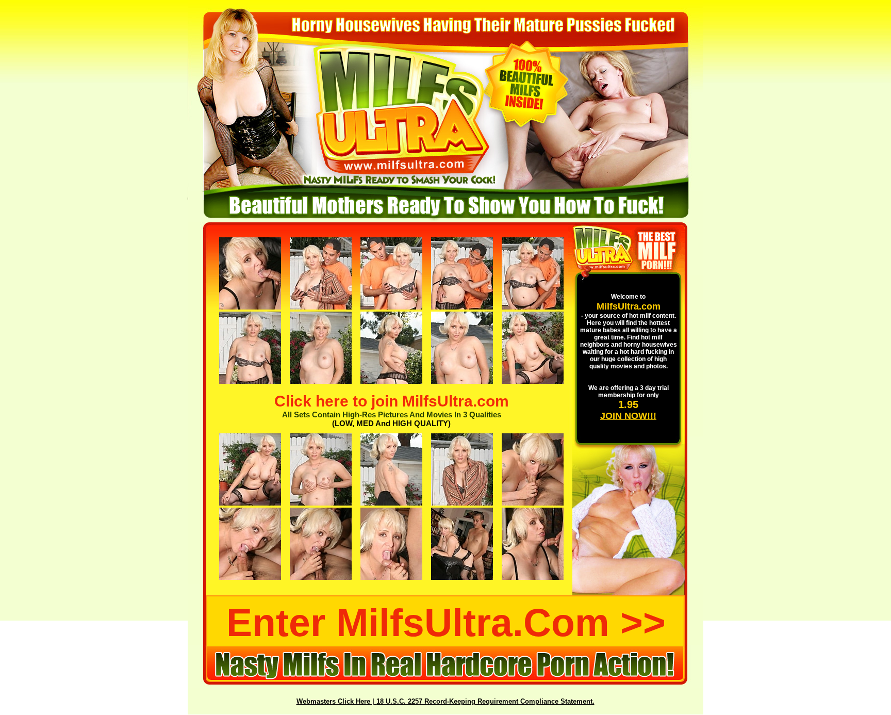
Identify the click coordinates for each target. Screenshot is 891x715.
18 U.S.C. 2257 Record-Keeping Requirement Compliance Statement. (485, 701)
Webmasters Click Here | (336, 701)
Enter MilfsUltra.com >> (446, 622)
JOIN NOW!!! (628, 416)
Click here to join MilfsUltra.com (391, 401)
